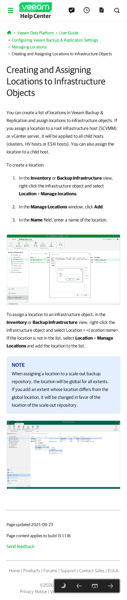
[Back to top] (95, 586)
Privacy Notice (33, 591)
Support (68, 570)
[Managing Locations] (79, 586)
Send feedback (21, 546)
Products (31, 570)
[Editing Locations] (110, 586)
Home (14, 570)
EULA (113, 570)
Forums (50, 570)
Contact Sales (92, 570)
